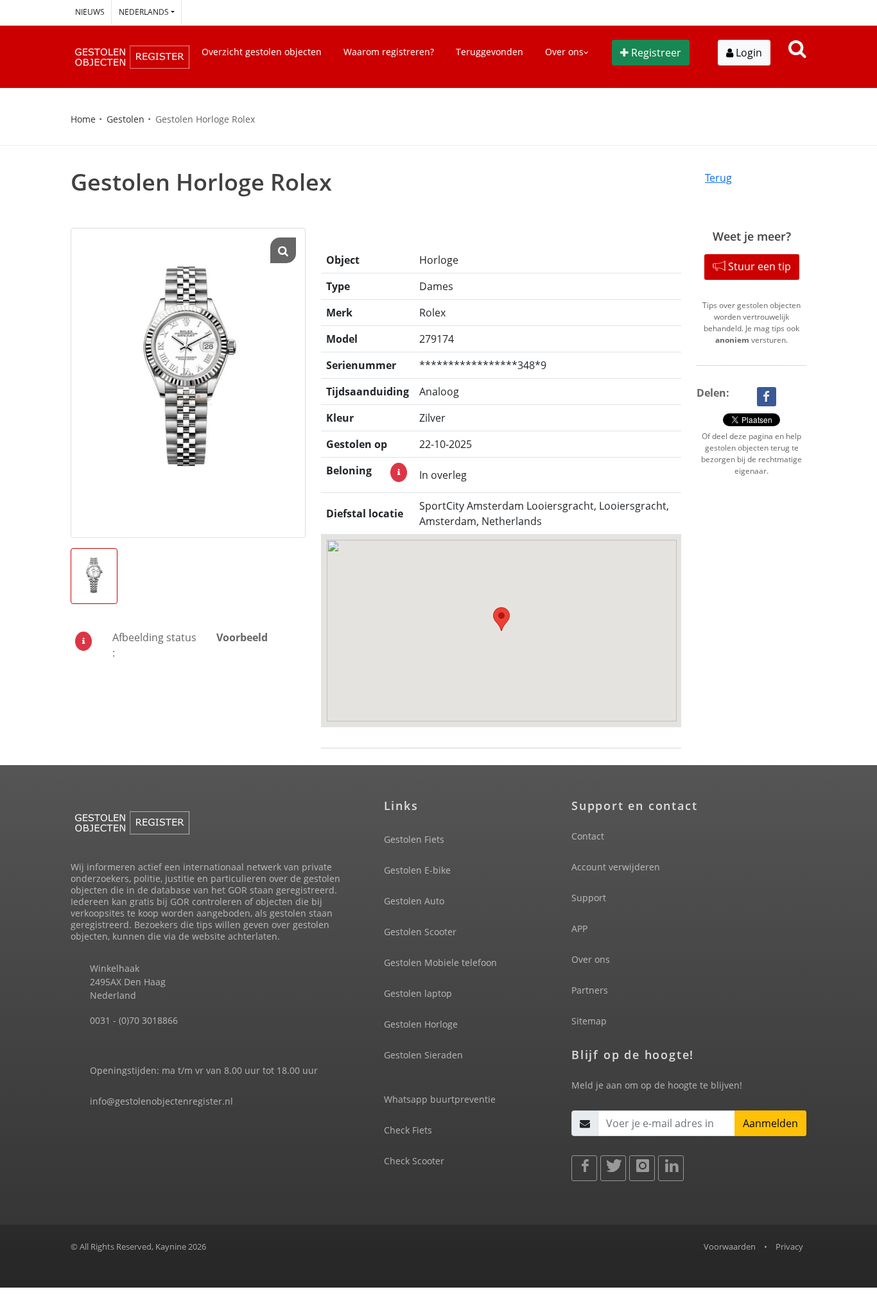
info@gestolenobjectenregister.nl (161, 1101)
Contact (587, 836)
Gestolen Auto (414, 901)
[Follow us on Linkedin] (671, 1168)
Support (588, 898)
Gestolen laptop (418, 993)
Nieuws (90, 11)
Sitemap (589, 1021)
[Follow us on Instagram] (642, 1168)
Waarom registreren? (388, 52)
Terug (718, 178)
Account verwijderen (615, 867)
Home (83, 119)
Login (747, 53)
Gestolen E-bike (417, 870)
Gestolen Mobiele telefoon (440, 962)
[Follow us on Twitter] (613, 1168)
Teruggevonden (489, 52)
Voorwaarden (730, 1246)
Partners (589, 990)
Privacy (789, 1246)
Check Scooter (414, 1161)
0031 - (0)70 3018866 (134, 1020)
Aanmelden (770, 1123)
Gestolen (125, 119)
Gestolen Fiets (414, 839)
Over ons (590, 959)
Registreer (656, 53)
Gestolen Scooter (420, 932)
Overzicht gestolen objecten (262, 52)
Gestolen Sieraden (423, 1055)
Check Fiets (408, 1130)
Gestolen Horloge (421, 1024)
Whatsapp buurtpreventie (440, 1099)
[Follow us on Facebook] (584, 1168)
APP (579, 928)
